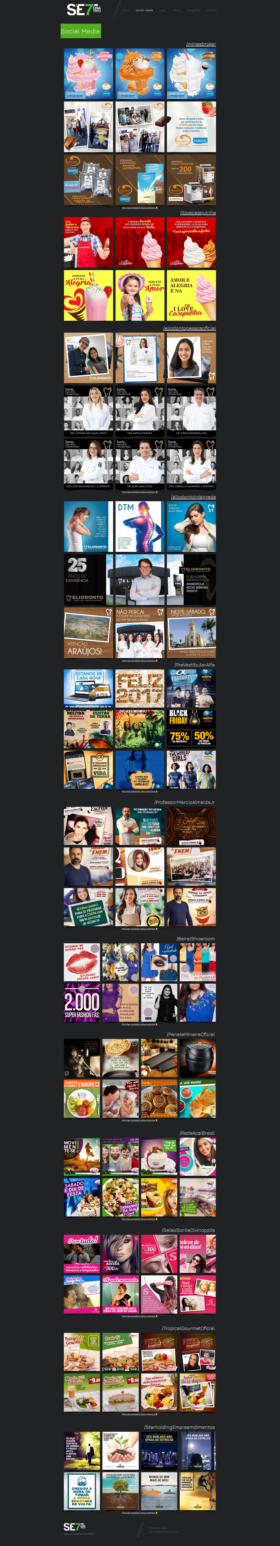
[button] (88, 73)
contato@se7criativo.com (163, 1531)
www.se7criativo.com (76, 1533)
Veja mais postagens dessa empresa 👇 (140, 207)
